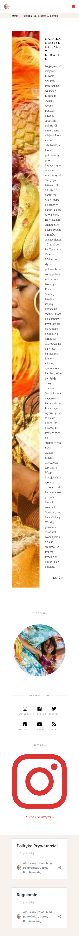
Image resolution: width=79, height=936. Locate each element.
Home (15, 16)
